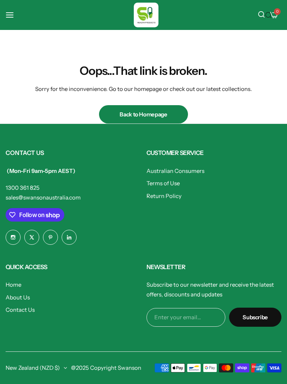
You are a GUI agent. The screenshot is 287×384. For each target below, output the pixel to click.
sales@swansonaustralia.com (43, 197)
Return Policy (164, 195)
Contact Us (20, 309)
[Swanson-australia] (146, 15)
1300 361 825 (23, 187)
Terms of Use (163, 183)
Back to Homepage (143, 114)
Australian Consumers (175, 170)
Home (13, 284)
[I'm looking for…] (268, 15)
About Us (18, 297)
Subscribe (255, 317)
